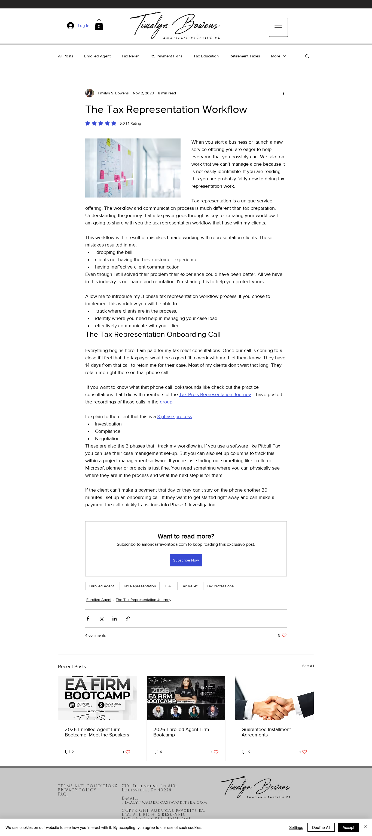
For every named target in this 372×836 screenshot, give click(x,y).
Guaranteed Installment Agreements (266, 732)
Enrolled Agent (97, 56)
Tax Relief (130, 56)
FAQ (62, 794)
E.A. (168, 586)
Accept (348, 827)
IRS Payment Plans (166, 56)
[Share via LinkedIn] (114, 618)
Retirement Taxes (245, 56)
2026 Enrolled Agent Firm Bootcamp (181, 732)
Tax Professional (220, 586)
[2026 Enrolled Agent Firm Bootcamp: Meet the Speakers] (97, 698)
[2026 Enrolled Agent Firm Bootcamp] (186, 698)
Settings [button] (296, 827)
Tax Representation (139, 586)
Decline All (321, 827)
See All (308, 666)
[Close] (365, 827)
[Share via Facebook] (87, 618)
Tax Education (206, 56)
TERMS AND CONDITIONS (88, 786)
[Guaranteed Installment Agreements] (274, 698)
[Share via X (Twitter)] (101, 618)
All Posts (65, 56)
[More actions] (283, 93)
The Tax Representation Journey (143, 599)
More (275, 56)
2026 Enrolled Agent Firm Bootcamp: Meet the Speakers (97, 732)
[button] (98, 24)
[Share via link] (127, 618)
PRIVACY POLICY (77, 790)
